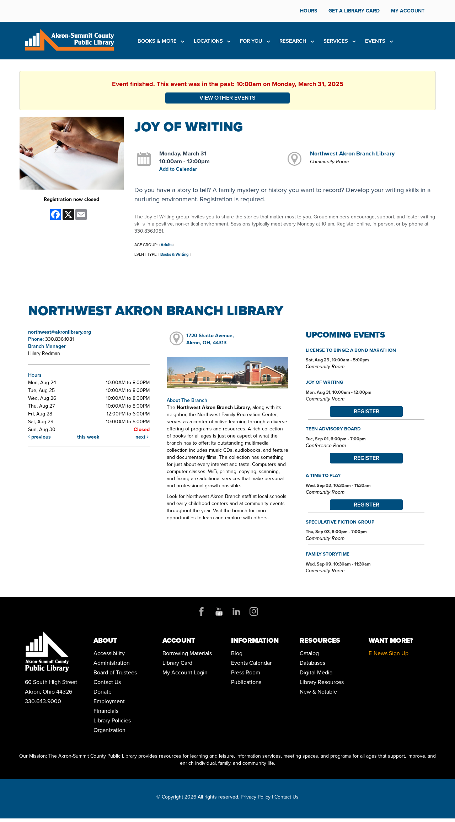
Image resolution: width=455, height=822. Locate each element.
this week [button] (88, 437)
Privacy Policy (256, 797)
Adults (166, 245)
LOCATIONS (209, 41)
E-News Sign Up (388, 653)
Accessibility (109, 653)
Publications (246, 682)
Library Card (177, 663)
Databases (312, 663)
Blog (236, 653)
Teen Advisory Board (333, 428)
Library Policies (112, 720)
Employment (109, 701)
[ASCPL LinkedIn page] (236, 611)
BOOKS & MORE (158, 41)
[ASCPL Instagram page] (254, 611)
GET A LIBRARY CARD (354, 11)
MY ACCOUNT (407, 11)
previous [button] (40, 437)
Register (366, 411)
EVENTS (376, 41)
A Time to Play (323, 475)
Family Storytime (327, 553)
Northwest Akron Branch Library (352, 153)
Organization (109, 730)
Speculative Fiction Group (340, 521)
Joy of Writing (324, 382)
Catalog (309, 653)
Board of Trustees (115, 672)
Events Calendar (251, 663)
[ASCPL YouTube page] (219, 611)
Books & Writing (174, 254)
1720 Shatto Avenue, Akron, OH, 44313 (210, 339)
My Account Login (185, 672)
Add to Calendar (178, 169)
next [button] (141, 437)
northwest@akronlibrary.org (59, 332)
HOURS (308, 11)
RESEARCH (293, 41)
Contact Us (107, 682)
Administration (111, 663)
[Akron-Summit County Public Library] (69, 39)
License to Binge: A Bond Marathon (351, 350)
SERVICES (336, 41)
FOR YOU (252, 41)
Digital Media (316, 672)
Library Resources (322, 682)
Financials (105, 711)
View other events (227, 98)
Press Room (245, 672)
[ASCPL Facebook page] (201, 611)
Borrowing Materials (187, 653)
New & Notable (318, 692)
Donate (102, 692)
